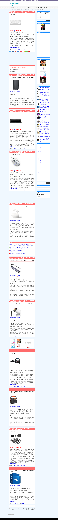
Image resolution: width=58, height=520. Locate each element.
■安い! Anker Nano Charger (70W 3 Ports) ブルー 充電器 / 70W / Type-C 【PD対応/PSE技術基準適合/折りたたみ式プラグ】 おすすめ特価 (16, 509)
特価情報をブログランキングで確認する (15, 91)
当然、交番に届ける (12, 68)
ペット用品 (39, 174)
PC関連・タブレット (40, 151)
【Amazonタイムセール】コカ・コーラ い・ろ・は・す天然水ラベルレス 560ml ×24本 (19, 247)
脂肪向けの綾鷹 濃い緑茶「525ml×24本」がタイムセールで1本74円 (17, 251)
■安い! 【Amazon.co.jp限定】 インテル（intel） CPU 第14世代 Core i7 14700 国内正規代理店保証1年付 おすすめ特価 (45, 107)
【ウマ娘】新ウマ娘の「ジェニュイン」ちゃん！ (15, 249)
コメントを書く (23, 49)
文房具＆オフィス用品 (40, 173)
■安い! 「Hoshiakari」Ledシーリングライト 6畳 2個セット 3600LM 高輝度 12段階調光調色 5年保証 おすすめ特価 (44, 129)
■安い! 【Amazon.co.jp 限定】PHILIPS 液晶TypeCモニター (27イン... (17, 248)
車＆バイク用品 (39, 162)
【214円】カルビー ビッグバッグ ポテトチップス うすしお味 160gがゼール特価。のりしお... (20, 244)
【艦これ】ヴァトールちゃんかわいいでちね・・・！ (15, 250)
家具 (38, 159)
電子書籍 (38, 172)
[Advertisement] (22, 58)
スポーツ (38, 163)
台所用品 (38, 158)
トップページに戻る (11, 514)
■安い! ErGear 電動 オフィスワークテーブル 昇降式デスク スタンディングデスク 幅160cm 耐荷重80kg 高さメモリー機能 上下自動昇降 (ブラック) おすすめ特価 (28, 509)
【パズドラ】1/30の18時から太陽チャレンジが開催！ (15, 252)
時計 (38, 170)
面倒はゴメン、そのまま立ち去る (14, 69)
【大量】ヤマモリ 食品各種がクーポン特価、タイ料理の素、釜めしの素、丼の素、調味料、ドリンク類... (21, 245)
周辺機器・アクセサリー (14, 9)
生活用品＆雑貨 (39, 160)
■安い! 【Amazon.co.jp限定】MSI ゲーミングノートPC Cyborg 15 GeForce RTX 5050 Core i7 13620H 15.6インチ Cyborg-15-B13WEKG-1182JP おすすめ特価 (44, 140)
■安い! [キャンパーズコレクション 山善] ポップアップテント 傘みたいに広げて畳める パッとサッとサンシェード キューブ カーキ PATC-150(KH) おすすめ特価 (45, 121)
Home (10, 9)
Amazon (15, 30)
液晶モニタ (39, 150)
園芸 (38, 169)
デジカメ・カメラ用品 (40, 147)
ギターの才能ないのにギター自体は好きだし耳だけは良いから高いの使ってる (18, 253)
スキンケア (39, 161)
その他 (11, 70)
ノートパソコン (39, 149)
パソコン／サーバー (40, 148)
